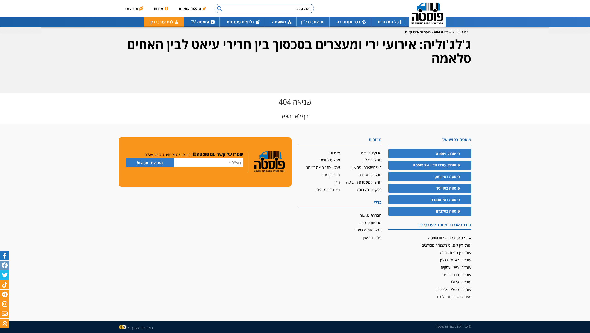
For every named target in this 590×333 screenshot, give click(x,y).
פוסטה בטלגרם (448, 211)
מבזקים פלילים (370, 152)
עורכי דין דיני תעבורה (455, 252)
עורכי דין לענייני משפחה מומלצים (446, 245)
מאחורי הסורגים (328, 189)
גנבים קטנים (330, 174)
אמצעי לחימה (330, 160)
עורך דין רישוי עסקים (456, 267)
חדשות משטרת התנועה (363, 182)
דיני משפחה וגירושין (366, 167)
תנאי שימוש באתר (368, 230)
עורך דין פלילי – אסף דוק (453, 289)
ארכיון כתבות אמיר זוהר (323, 167)
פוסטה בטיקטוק (447, 176)
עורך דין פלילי (461, 282)
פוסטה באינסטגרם (445, 199)
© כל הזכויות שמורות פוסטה (453, 326)
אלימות (335, 152)
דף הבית (461, 32)
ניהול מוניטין (372, 237)
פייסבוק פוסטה (448, 153)
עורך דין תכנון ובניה (457, 274)
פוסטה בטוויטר (448, 188)
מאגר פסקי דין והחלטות (454, 296)
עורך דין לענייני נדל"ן (455, 260)
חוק (337, 182)
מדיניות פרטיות (370, 222)
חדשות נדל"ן (313, 22)
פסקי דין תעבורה (369, 189)
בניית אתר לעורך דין (140, 328)
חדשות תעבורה (370, 174)
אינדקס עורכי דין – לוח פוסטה (449, 237)
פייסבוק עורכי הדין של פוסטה (436, 165)
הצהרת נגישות (370, 215)
